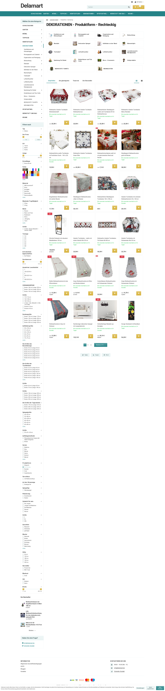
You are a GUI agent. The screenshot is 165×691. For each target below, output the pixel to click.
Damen (26, 509)
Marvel (26, 457)
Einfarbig (26, 542)
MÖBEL (54, 13)
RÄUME (130, 13)
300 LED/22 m (28, 279)
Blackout (25, 573)
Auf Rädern (27, 256)
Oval (25, 471)
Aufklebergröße (28, 326)
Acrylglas (26, 189)
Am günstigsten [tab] (64, 80)
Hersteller (26, 566)
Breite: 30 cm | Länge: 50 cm (32, 348)
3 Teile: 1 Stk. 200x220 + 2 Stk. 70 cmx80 (32, 303)
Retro (25, 217)
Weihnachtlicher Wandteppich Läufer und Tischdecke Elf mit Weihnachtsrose (105, 112)
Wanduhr (26, 63)
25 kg (25, 205)
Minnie (26, 451)
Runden (26, 469)
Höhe (24, 552)
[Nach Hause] (47, 20)
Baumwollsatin (28, 195)
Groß (25, 575)
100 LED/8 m (27, 271)
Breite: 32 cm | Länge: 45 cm (32, 367)
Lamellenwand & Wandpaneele (29, 86)
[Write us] (111, 671)
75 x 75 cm (27, 338)
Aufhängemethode (29, 436)
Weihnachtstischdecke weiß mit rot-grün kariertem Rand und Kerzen (106, 155)
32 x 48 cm (27, 416)
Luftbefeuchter (28, 82)
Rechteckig (27, 467)
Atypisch (26, 465)
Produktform (27, 463)
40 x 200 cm (27, 418)
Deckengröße (27, 314)
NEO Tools (27, 570)
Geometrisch (27, 540)
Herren (26, 511)
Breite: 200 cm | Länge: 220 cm (32, 322)
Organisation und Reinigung (32, 57)
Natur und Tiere (28, 213)
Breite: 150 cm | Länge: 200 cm (32, 318)
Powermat (27, 568)
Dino (25, 449)
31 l (25, 240)
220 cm (26, 562)
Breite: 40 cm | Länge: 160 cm (32, 377)
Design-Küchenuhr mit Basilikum (130, 324)
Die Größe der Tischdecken (27, 364)
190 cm (26, 560)
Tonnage (25, 234)
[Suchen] (129, 7)
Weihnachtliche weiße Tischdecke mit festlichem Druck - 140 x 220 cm (59, 155)
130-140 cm (27, 301)
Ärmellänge (26, 161)
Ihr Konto (139, 2)
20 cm (26, 554)
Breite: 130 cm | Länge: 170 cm (32, 316)
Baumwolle (27, 193)
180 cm (26, 558)
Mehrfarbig (27, 546)
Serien (25, 445)
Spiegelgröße (27, 412)
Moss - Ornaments (29, 96)
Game (26, 453)
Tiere (25, 220)
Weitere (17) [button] (99, 345)
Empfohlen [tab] (51, 80)
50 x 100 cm (27, 328)
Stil (24, 579)
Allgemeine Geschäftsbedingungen (31, 664)
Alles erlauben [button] (160, 688)
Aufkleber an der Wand (30, 70)
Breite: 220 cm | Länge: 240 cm (32, 408)
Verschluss (26, 476)
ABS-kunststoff (28, 185)
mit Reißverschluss (29, 478)
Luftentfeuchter (28, 79)
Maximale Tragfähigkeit (30, 201)
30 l (25, 238)
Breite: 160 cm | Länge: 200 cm (32, 320)
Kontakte (23, 671)
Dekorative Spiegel (29, 67)
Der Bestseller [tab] (87, 80)
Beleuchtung (27, 60)
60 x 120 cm (27, 332)
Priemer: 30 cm (28, 306)
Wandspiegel (27, 490)
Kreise (26, 441)
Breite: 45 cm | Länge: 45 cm (32, 353)
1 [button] (85, 345)
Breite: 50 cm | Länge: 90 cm (32, 385)
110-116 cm (27, 297)
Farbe (24, 167)
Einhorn (26, 455)
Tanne (26, 145)
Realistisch (27, 215)
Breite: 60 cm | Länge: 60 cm (32, 357)
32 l (25, 242)
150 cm (26, 556)
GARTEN (46, 13)
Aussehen (26, 524)
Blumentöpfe (28, 73)
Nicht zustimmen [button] (150, 688)
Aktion (26, 131)
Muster (25, 534)
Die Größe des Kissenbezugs (27, 345)
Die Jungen (27, 503)
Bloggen (23, 669)
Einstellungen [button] (140, 688)
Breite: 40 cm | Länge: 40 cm (32, 350)
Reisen (26, 211)
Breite (25, 587)
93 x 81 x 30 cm (28, 432)
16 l (25, 236)
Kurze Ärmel (27, 163)
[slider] (23, 137)
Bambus (26, 191)
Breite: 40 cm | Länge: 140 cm (32, 375)
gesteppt (26, 530)
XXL (25, 521)
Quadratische (28, 473)
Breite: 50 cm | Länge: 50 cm (32, 355)
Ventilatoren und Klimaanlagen (29, 50)
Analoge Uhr (27, 484)
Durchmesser (27, 259)
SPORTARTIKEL (102, 13)
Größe (25, 227)
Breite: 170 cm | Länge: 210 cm (32, 405)
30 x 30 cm (27, 414)
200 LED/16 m (28, 275)
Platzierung (26, 494)
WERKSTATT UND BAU (117, 13)
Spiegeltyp (26, 488)
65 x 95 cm (27, 336)
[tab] (136, 80)
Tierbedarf (27, 76)
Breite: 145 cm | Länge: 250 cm (32, 289)
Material (25, 183)
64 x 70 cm (27, 334)
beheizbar (27, 528)
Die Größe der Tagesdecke (31, 403)
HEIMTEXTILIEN (75, 13)
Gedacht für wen (28, 501)
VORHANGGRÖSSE (28, 285)
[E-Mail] (132, 2)
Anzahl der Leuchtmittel (30, 267)
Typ (24, 129)
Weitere (31, 630)
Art (24, 143)
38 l (25, 246)
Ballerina (26, 447)
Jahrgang (27, 219)
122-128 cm (27, 299)
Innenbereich (27, 496)
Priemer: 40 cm (28, 308)
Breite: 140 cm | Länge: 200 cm (32, 393)
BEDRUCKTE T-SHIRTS (31, 102)
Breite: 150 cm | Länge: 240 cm (32, 291)
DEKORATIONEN (88, 14)
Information (25, 661)
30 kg (25, 203)
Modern (26, 581)
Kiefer (26, 147)
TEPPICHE (63, 13)
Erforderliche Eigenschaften (27, 253)
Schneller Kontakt (29, 646)
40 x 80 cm (27, 424)
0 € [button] (139, 7)
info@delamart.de (29, 643)
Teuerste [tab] (76, 80)
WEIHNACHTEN (28, 105)
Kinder (26, 538)
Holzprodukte (28, 99)
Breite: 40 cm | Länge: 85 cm (32, 371)
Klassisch (26, 526)
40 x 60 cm (27, 422)
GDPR (22, 666)
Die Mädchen (27, 507)
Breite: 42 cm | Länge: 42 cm (32, 351)
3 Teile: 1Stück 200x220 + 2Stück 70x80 (31, 229)
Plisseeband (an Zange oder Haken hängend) (32, 438)
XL (25, 519)
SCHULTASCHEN (36, 13)
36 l (25, 244)
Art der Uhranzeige (29, 482)
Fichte (26, 149)
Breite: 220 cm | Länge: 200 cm (32, 399)
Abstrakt (26, 536)
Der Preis (26, 134)
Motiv (24, 209)
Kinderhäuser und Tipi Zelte (32, 93)
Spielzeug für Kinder (30, 90)
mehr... (24, 179)
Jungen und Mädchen (30, 505)
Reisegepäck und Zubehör (32, 54)
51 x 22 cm (27, 330)
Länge (25, 153)
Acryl (25, 187)
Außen (26, 498)
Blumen (26, 544)
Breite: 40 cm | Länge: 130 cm (32, 373)
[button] (142, 7)
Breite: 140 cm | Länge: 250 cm (32, 287)
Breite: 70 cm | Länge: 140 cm (32, 387)
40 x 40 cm (27, 420)
